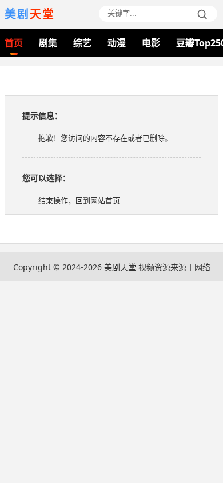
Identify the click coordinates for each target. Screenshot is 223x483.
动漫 (116, 43)
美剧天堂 (120, 267)
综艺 (82, 43)
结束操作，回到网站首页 (79, 200)
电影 (151, 43)
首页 (14, 43)
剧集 (48, 43)
